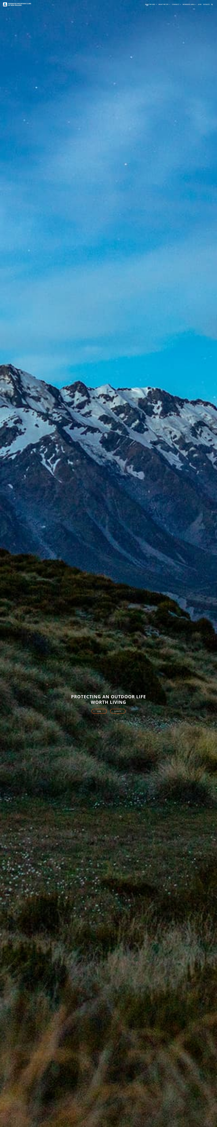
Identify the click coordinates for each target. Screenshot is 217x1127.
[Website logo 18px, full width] (17, 2)
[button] (212, 4)
